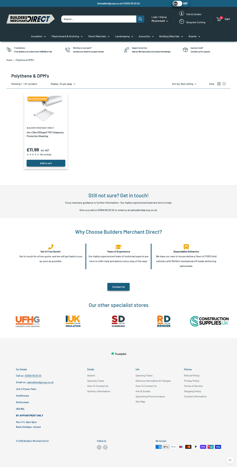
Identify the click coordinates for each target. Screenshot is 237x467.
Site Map (140, 401)
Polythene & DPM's (25, 60)
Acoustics (144, 36)
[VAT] (177, 3)
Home (9, 60)
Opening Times (95, 380)
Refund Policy (192, 375)
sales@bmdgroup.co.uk (143, 209)
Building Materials (169, 36)
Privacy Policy (191, 380)
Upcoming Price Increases (150, 396)
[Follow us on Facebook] (99, 447)
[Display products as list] (224, 83)
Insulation (36, 36)
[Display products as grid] (218, 83)
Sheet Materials (97, 36)
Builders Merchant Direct (40, 128)
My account (158, 20)
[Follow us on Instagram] (105, 447)
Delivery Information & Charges (153, 380)
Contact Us (118, 286)
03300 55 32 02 (106, 209)
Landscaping (122, 36)
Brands (193, 36)
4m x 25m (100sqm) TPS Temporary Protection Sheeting (45, 134)
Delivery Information (98, 391)
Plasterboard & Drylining (65, 36)
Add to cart (46, 163)
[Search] (140, 19)
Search (91, 375)
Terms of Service (193, 385)
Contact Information (195, 396)
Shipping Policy (192, 391)
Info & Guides (143, 391)
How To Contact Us (97, 385)
